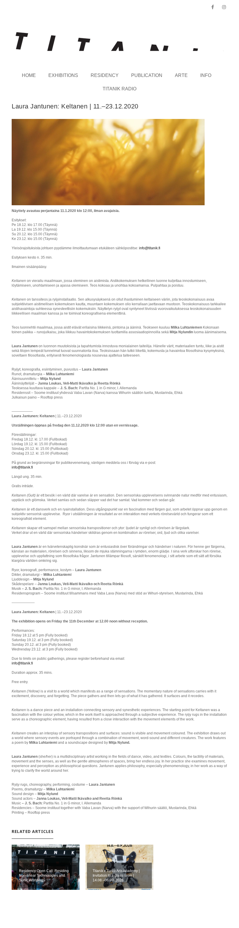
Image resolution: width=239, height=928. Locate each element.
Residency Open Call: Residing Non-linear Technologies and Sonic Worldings (44, 875)
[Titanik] (119, 41)
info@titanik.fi (149, 248)
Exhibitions (63, 75)
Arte (181, 75)
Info (205, 75)
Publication (146, 75)
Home (29, 75)
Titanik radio (119, 88)
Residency (105, 75)
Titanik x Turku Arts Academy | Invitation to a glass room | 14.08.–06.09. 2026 (116, 875)
